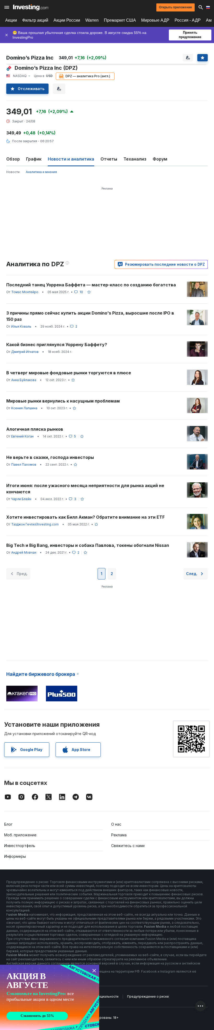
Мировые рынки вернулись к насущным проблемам (63, 401)
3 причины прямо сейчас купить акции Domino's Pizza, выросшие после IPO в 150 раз (90, 316)
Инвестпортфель (19, 845)
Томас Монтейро (24, 292)
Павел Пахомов (23, 464)
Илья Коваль (21, 326)
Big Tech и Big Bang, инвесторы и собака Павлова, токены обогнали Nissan (87, 545)
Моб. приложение (20, 835)
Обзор (13, 159)
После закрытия (24, 141)
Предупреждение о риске (148, 996)
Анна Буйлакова (23, 380)
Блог (8, 824)
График (33, 159)
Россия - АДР (188, 20)
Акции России (67, 20)
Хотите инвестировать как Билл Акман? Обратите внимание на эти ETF (85, 517)
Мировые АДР (155, 20)
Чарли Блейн (21, 499)
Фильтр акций (35, 20)
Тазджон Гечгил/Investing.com (35, 524)
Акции (11, 20)
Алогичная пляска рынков (34, 429)
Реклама (119, 835)
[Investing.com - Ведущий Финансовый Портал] (30, 7)
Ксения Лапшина (24, 408)
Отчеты (108, 159)
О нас (116, 824)
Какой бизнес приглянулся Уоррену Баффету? (56, 344)
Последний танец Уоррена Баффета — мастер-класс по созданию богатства (91, 284)
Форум (160, 159)
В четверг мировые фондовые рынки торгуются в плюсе (68, 372)
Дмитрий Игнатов (25, 352)
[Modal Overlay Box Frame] (49, 997)
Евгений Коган (22, 436)
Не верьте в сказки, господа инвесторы (50, 457)
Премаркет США (120, 20)
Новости (13, 172)
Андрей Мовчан (23, 552)
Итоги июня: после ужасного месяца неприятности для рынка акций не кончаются (85, 488)
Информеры (15, 856)
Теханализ (134, 159)
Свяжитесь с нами (128, 845)
